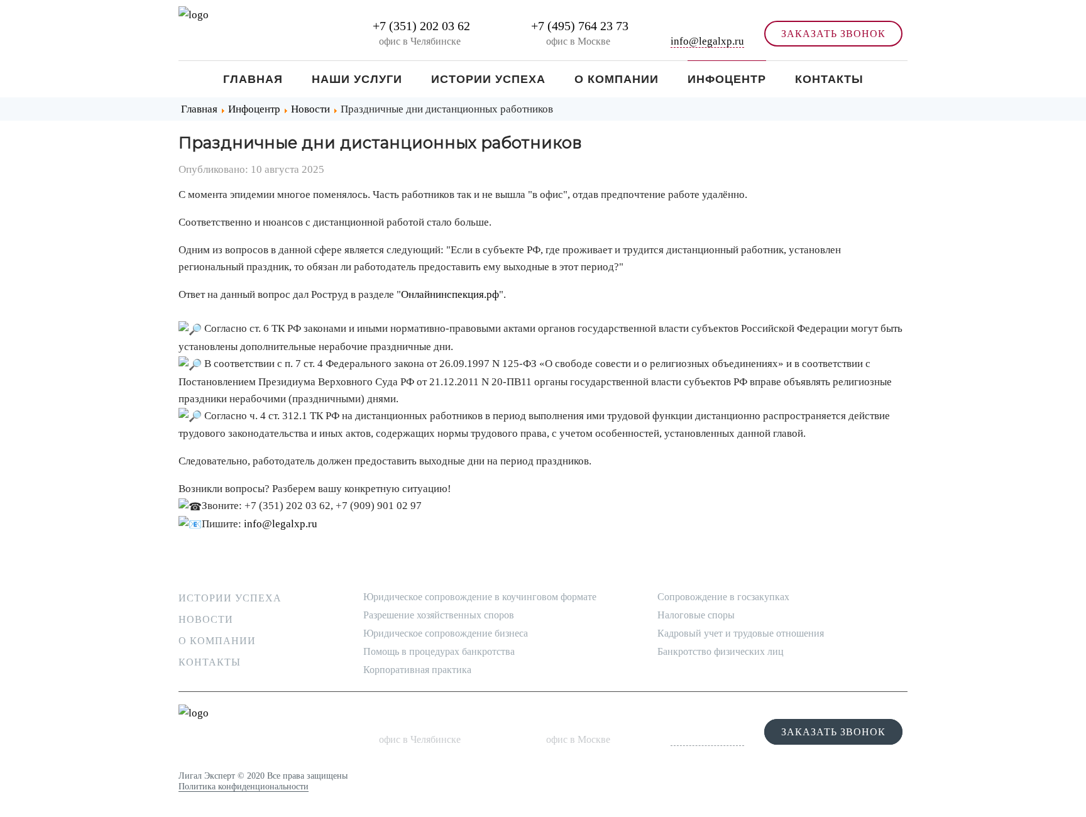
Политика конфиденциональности (243, 786)
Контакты (829, 79)
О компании (616, 79)
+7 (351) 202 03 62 (420, 26)
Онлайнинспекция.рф (450, 294)
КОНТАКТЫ (209, 662)
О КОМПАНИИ (217, 640)
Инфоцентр (727, 79)
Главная (253, 79)
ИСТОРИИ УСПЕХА (230, 598)
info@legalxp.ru (707, 41)
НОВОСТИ (205, 619)
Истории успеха (488, 79)
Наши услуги (357, 79)
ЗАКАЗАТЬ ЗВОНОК (833, 33)
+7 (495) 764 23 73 (578, 26)
